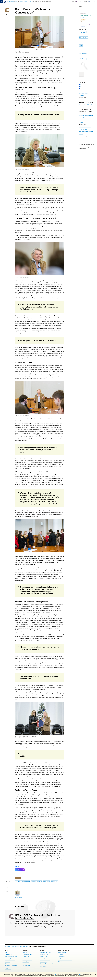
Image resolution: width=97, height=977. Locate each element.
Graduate (24, 958)
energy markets (46, 881)
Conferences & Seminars (45, 960)
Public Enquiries (8, 968)
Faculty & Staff (7, 961)
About (6, 950)
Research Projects (43, 956)
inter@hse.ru (81, 95)
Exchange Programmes (27, 960)
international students (83, 34)
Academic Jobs (43, 961)
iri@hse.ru (81, 133)
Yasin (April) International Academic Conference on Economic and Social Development (47, 965)
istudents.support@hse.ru (84, 107)
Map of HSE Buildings (83, 100)
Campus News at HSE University (21, 946)
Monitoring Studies (44, 958)
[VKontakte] (16, 866)
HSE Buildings (7, 963)
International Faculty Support (85, 127)
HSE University (7, 946)
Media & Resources (63, 950)
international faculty (83, 37)
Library (59, 958)
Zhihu (81, 88)
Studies (25, 950)
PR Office (81, 120)
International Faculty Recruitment (86, 131)
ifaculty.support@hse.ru (83, 129)
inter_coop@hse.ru (83, 117)
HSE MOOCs (82, 56)
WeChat (82, 84)
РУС (84, 1)
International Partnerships (10, 960)
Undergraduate (26, 956)
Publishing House (61, 956)
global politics (54, 881)
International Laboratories (45, 952)
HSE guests (18, 881)
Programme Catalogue (27, 954)
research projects (83, 53)
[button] (16, 32)
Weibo (81, 86)
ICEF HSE (81, 45)
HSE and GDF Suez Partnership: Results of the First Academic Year (37, 916)
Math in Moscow (82, 58)
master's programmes (83, 40)
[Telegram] (18, 866)
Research (43, 950)
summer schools (82, 32)
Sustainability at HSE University (11, 956)
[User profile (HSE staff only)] (92, 1)
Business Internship (26, 965)
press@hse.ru (81, 122)
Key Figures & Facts (8, 954)
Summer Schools (26, 961)
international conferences (84, 50)
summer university (83, 42)
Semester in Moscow (27, 963)
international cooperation (84, 48)
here (55, 974)
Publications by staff (62, 952)
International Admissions (84, 93)
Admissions (25, 952)
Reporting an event (26, 881)
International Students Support (85, 104)
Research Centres (44, 954)
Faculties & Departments (9, 958)
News (13, 946)
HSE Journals (60, 954)
